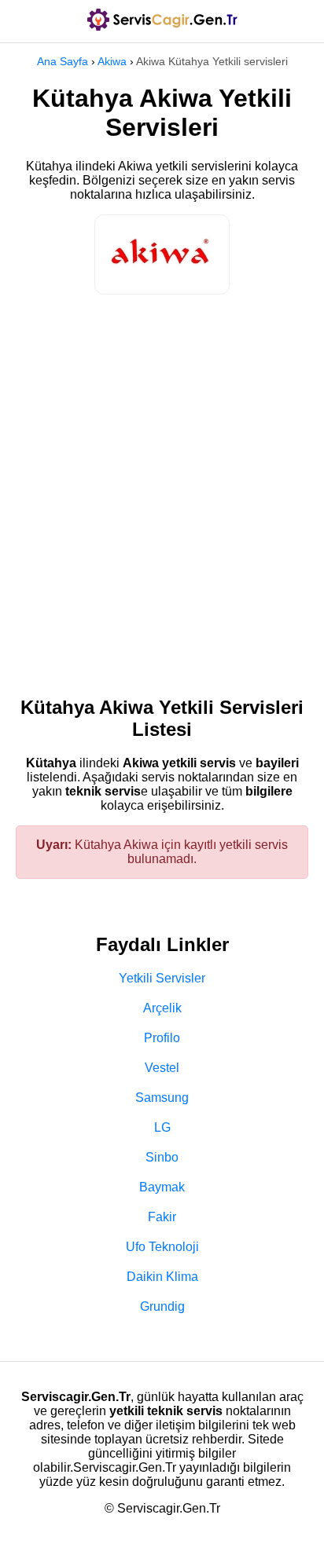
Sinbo (162, 1157)
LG (162, 1127)
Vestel (162, 1067)
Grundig (162, 1306)
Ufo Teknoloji (162, 1246)
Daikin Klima (162, 1276)
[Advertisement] (162, 487)
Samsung (162, 1097)
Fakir (162, 1217)
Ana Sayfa (62, 61)
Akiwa (112, 61)
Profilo (162, 1038)
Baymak (162, 1187)
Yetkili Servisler (162, 978)
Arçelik (162, 1008)
